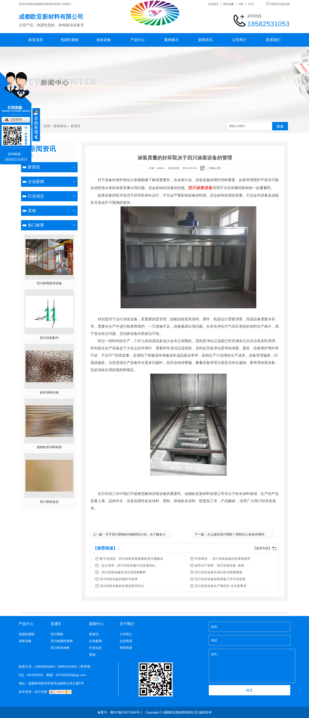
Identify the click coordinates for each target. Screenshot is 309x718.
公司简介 (239, 40)
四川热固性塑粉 (62, 641)
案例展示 (171, 40)
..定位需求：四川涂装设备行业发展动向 (127, 565)
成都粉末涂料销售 (49, 447)
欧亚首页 (36, 40)
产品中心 (137, 40)
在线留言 (213, 4)
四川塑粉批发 (49, 502)
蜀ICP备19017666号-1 (126, 712)
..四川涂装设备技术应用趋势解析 (123, 572)
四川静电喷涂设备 (49, 283)
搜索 (280, 126)
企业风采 (126, 641)
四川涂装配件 (49, 338)
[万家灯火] (60, 692)
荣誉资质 (126, 648)
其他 (32, 210)
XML (241, 4)
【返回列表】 (262, 548)
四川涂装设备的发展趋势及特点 (122, 586)
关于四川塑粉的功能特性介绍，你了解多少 (135, 534)
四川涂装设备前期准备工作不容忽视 (220, 579)
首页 (47, 126)
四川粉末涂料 (60, 648)
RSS (251, 4)
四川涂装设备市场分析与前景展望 (218, 572)
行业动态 (36, 196)
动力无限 (41, 692)
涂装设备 (103, 40)
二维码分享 (214, 168)
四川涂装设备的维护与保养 (119, 579)
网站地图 (228, 4)
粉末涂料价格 (49, 392)
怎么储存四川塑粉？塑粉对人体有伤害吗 (235, 534)
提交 (249, 690)
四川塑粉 (57, 634)
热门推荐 (36, 225)
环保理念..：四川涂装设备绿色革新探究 (222, 558)
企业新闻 (36, 181)
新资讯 (75, 126)
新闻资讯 (205, 40)
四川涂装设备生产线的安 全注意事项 (220, 586)
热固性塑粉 (70, 40)
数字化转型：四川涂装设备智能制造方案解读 (131, 558)
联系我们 (273, 40)
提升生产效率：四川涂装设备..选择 (219, 565)
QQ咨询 (16, 119)
